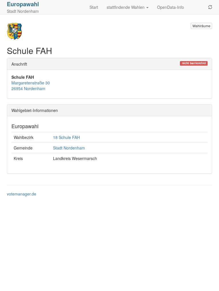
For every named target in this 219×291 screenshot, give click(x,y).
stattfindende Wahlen (126, 7)
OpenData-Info (170, 7)
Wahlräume (201, 25)
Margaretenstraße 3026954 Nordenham (30, 85)
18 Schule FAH (66, 137)
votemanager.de (21, 194)
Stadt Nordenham (69, 148)
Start (94, 7)
